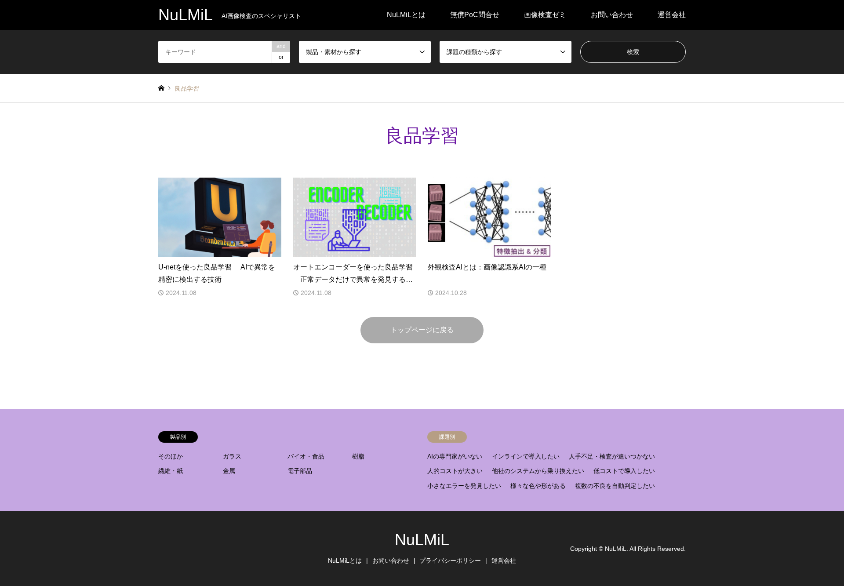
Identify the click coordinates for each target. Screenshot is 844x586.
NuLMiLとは (406, 14)
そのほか (170, 456)
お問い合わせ (612, 14)
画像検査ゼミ (545, 14)
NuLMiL (422, 540)
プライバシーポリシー (450, 560)
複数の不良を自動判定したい (615, 485)
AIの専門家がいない (454, 456)
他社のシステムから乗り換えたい (538, 470)
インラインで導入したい (526, 456)
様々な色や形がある (538, 485)
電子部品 (299, 470)
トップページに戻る (422, 330)
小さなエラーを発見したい (464, 485)
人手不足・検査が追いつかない (612, 456)
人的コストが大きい (455, 470)
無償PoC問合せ (474, 14)
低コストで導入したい (624, 470)
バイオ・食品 (305, 456)
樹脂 (358, 456)
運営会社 (672, 14)
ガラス (232, 456)
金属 (229, 470)
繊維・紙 (170, 470)
